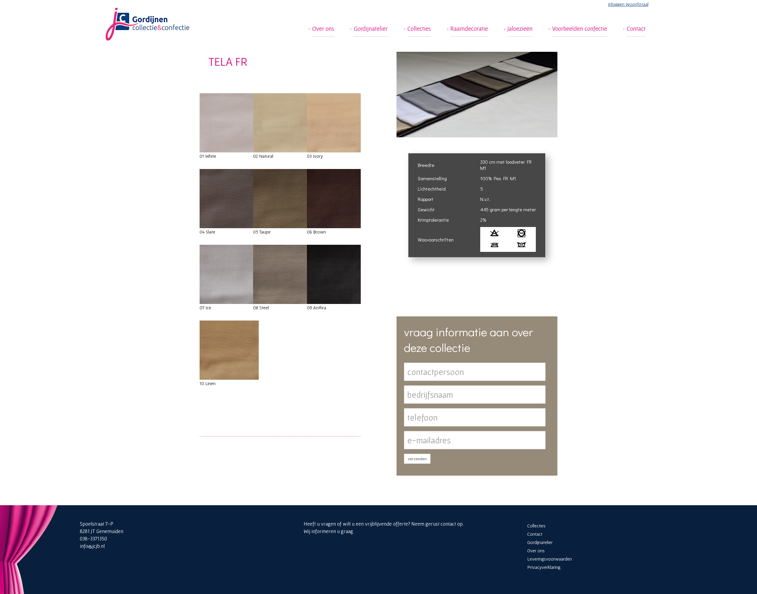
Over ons (323, 28)
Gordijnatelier (371, 28)
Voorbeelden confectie (579, 28)
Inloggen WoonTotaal (628, 4)
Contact (636, 28)
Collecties (419, 28)
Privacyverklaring (543, 567)
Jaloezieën (520, 28)
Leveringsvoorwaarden (549, 558)
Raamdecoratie (469, 28)
